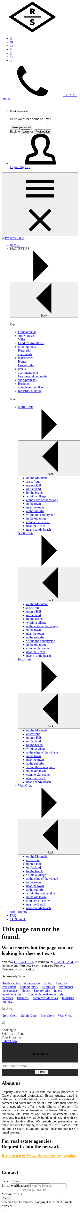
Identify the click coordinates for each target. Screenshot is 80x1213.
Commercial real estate (32, 376)
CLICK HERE (24, 962)
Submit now (9, 1041)
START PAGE (64, 962)
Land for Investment (31, 343)
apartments (25, 354)
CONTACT (18, 919)
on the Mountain (37, 478)
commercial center (38, 522)
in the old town (36, 518)
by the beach (34, 492)
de (11, 45)
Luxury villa (26, 365)
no (11, 56)
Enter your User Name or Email (30, 119)
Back (44, 315)
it (10, 53)
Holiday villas (27, 332)
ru (11, 60)
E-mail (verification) (15, 1185)
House (22, 361)
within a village (36, 496)
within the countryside (40, 514)
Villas (21, 339)
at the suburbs (35, 511)
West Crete (65, 1015)
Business (24, 383)
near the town (35, 507)
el (11, 38)
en (11, 42)
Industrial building (30, 391)
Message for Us (12, 1194)
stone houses (26, 335)
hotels (22, 369)
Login (25, 131)
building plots (27, 346)
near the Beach (36, 526)
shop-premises (27, 380)
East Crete (47, 1015)
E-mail (6, 1181)
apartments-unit (28, 372)
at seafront (33, 481)
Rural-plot (24, 350)
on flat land (33, 489)
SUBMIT (42, 1072)
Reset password (21, 127)
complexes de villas (30, 387)
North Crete (9, 1015)
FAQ (13, 915)
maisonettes (25, 358)
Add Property (18, 911)
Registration (42, 131)
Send (6, 1198)
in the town (33, 503)
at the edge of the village (42, 500)
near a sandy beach (38, 529)
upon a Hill (33, 485)
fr (11, 49)
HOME (15, 245)
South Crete (29, 1015)
